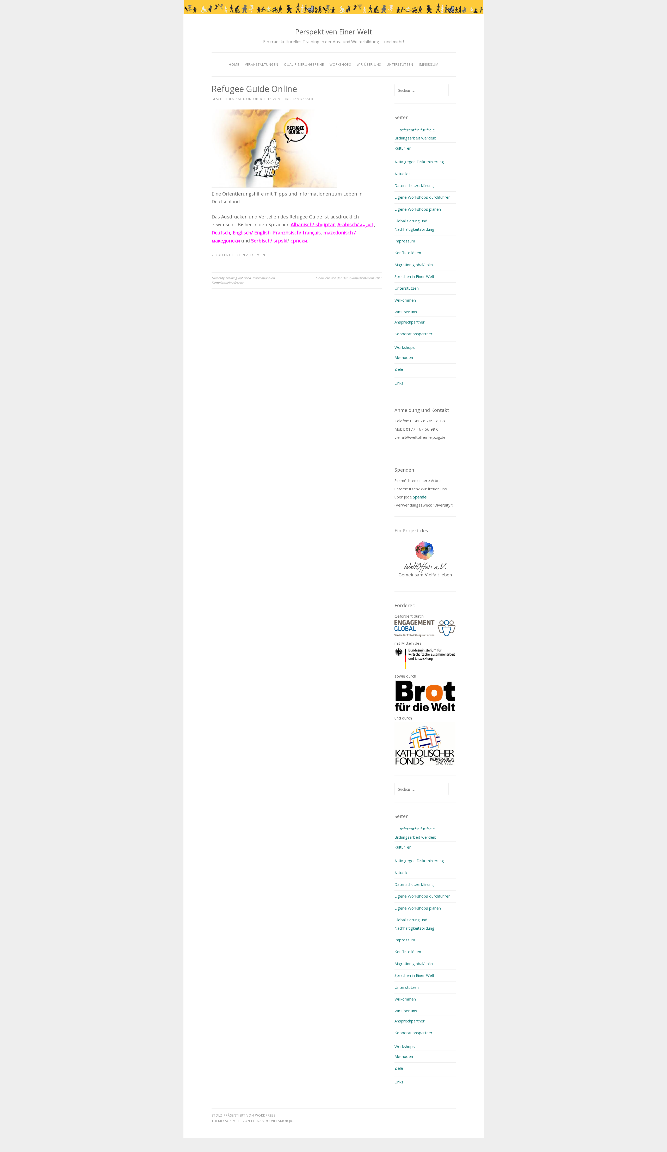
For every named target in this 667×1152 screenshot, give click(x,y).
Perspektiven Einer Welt (333, 31)
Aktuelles (402, 173)
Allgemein (255, 255)
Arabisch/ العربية (355, 224)
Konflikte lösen (407, 252)
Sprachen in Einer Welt (414, 276)
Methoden (403, 357)
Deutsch (221, 232)
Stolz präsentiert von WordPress (243, 1115)
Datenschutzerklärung (414, 185)
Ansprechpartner (409, 322)
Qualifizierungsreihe (304, 64)
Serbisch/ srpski (269, 240)
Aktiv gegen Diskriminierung (419, 161)
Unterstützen (400, 64)
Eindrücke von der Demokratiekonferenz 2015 (349, 278)
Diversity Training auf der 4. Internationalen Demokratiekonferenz (243, 280)
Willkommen (405, 300)
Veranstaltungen (261, 64)
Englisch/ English (251, 232)
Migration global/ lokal (414, 264)
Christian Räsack (297, 99)
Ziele (398, 369)
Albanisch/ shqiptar (313, 224)
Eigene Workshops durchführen (422, 197)
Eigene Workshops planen (417, 209)
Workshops (340, 64)
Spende (420, 496)
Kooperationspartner (413, 333)
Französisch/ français (297, 232)
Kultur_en (402, 148)
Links (398, 383)
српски (299, 240)
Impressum (429, 64)
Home (234, 64)
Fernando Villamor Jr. (272, 1121)
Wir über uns (369, 64)
